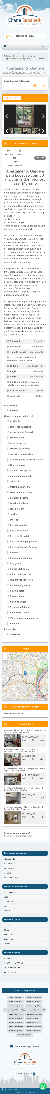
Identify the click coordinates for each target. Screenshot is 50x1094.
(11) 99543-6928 (25, 36)
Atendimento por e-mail (27, 1046)
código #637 (34, 1031)
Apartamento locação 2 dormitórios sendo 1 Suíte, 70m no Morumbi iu (23, 789)
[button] (7, 116)
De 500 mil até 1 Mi (12, 968)
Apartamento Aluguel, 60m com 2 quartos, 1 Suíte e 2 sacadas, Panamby (23, 808)
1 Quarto (7, 925)
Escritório (8, 910)
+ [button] (5, 654)
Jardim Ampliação (11, 877)
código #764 (34, 1014)
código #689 (34, 1022)
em (37, 1010)
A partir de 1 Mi (10, 972)
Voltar (43, 59)
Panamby (8, 863)
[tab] (12, 98)
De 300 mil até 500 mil (13, 963)
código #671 (15, 1031)
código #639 (16, 1014)
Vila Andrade (9, 859)
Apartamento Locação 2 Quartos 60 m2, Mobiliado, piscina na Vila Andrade (22, 750)
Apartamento (12, 59)
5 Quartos (8, 944)
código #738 (34, 1002)
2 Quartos (8, 930)
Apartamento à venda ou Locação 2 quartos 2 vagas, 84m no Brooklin (24, 770)
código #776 (34, 1006)
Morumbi (7, 873)
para (16, 1026)
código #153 (25, 1035)
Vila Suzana (9, 868)
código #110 (15, 1022)
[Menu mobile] (5, 46)
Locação (17, 56)
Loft (5, 906)
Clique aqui (9, 836)
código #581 (15, 1018)
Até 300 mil (8, 958)
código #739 (34, 997)
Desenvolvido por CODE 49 (25, 1092)
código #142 (15, 1006)
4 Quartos (8, 939)
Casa (6, 897)
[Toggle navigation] (43, 46)
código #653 (16, 1002)
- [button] (5, 658)
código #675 (15, 997)
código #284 (34, 1026)
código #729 (34, 1018)
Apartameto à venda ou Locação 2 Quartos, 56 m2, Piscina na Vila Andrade (25, 731)
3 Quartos (8, 934)
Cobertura (8, 901)
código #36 (11, 1010)
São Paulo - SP (29, 56)
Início (8, 56)
